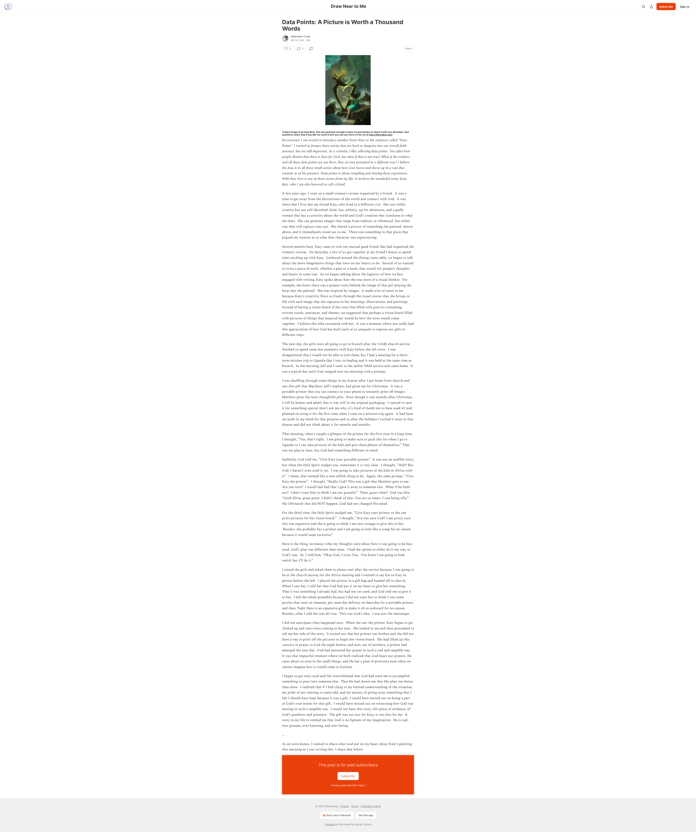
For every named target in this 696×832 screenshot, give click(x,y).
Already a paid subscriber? (348, 785)
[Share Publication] (651, 6)
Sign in (684, 6)
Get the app (366, 815)
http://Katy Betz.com (380, 134)
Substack (330, 824)
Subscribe (666, 6)
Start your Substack (338, 815)
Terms (355, 806)
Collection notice (371, 806)
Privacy (344, 806)
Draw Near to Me (300, 36)
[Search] (643, 6)
